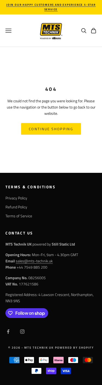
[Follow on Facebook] (8, 331)
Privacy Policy (16, 198)
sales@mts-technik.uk (34, 261)
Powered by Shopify (74, 347)
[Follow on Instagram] (22, 331)
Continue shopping (51, 129)
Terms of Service (18, 216)
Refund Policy (16, 207)
